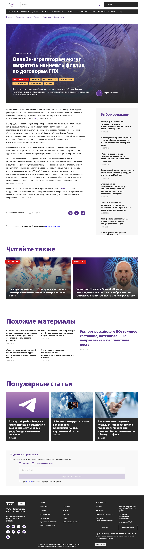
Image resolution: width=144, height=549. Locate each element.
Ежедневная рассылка (44, 463)
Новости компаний (47, 526)
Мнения (37, 17)
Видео (28, 17)
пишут (36, 119)
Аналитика (47, 17)
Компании (13, 12)
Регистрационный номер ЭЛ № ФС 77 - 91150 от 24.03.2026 (16, 519)
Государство (57, 12)
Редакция (100, 510)
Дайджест (26, 463)
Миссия (99, 507)
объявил (62, 189)
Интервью (20, 17)
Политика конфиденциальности (104, 519)
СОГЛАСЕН (100, 545)
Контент (45, 12)
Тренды (70, 12)
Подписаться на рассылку (72, 477)
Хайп (93, 12)
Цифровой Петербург (107, 12)
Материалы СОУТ (125, 522)
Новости (9, 17)
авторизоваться (52, 226)
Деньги (35, 12)
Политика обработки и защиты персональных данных (127, 509)
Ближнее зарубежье (71, 522)
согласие (29, 482)
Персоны (25, 12)
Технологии (82, 12)
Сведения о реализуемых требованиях (124, 516)
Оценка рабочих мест (104, 514)
